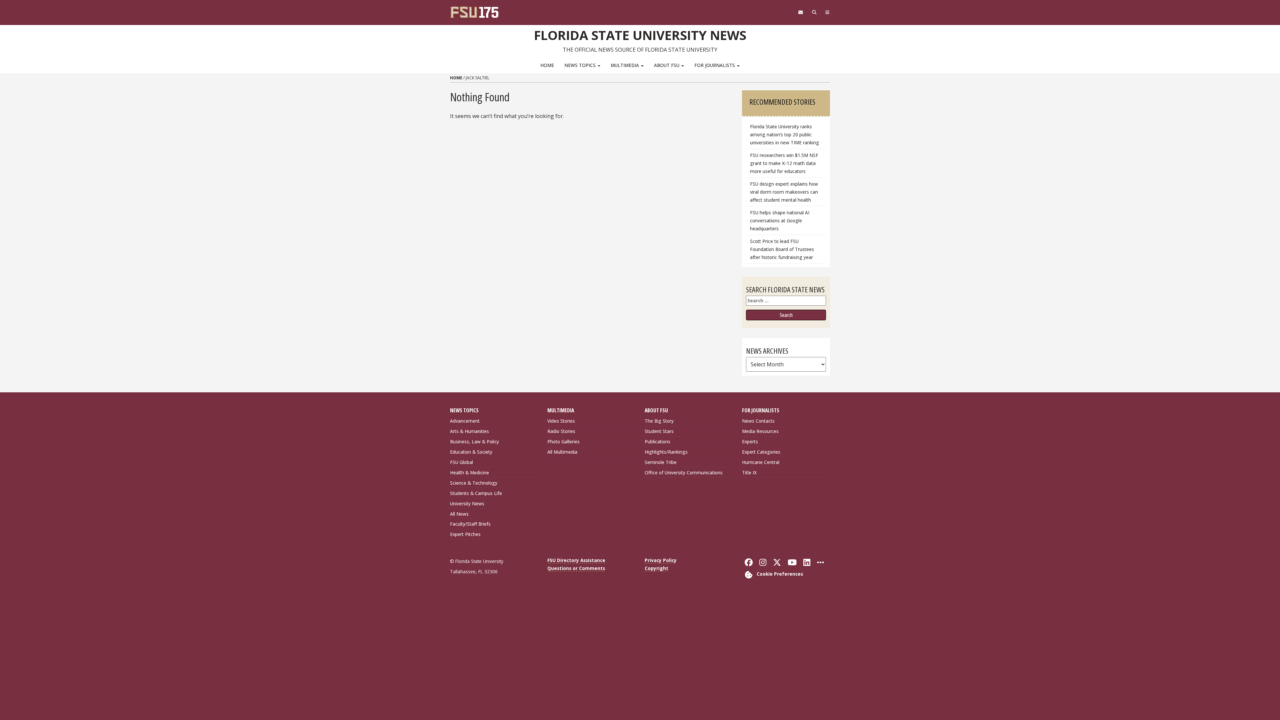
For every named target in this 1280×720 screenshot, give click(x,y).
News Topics (580, 65)
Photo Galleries (563, 441)
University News (467, 503)
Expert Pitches (465, 534)
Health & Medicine (469, 472)
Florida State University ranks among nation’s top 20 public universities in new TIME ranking (784, 134)
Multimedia (625, 65)
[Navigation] (827, 12)
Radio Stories (561, 431)
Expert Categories (761, 452)
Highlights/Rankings (666, 452)
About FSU (667, 65)
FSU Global (461, 462)
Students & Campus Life (476, 493)
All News (459, 514)
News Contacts (758, 421)
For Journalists (715, 65)
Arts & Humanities (469, 431)
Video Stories (561, 421)
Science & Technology (473, 483)
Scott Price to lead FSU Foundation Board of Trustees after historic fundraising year (782, 249)
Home (547, 65)
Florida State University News (640, 35)
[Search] (814, 12)
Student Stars (659, 431)
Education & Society (471, 452)
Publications (657, 441)
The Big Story (659, 421)
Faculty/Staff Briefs (470, 524)
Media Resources (760, 431)
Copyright (656, 568)
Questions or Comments (576, 568)
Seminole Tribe (661, 462)
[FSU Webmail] (800, 12)
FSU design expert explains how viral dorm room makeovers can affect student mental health (784, 192)
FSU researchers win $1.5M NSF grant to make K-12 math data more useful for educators (784, 163)
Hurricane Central (760, 462)
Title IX (749, 472)
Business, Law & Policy (474, 441)
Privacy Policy (661, 560)
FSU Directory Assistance (576, 560)
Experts (750, 441)
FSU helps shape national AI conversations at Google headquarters (779, 220)
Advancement (465, 421)
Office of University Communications (684, 472)
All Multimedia (562, 452)
